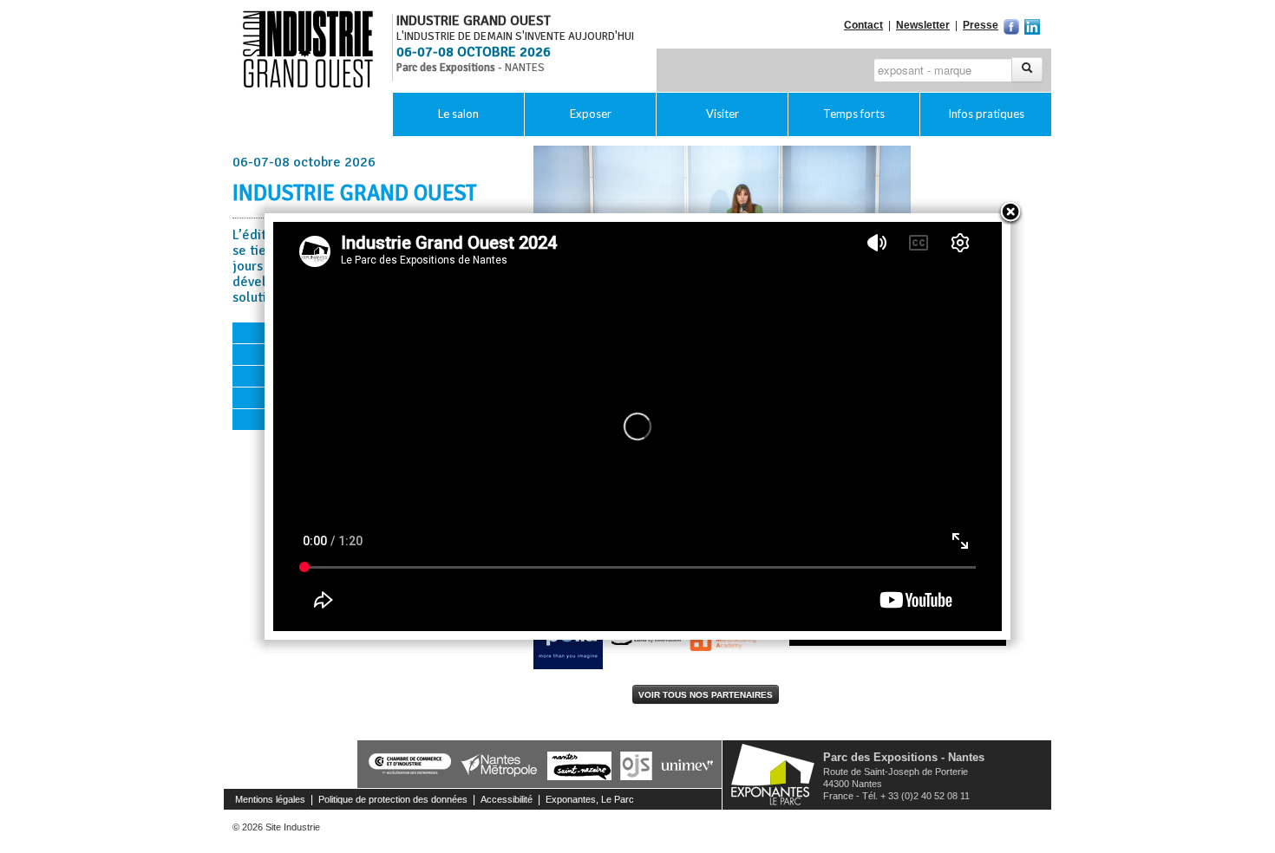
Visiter (722, 113)
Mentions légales (270, 799)
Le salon (458, 113)
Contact (863, 25)
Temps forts (854, 113)
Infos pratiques (986, 113)
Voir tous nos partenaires (705, 695)
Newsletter (923, 25)
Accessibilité (507, 799)
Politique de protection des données (393, 799)
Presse (980, 25)
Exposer (590, 113)
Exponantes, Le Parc (590, 799)
